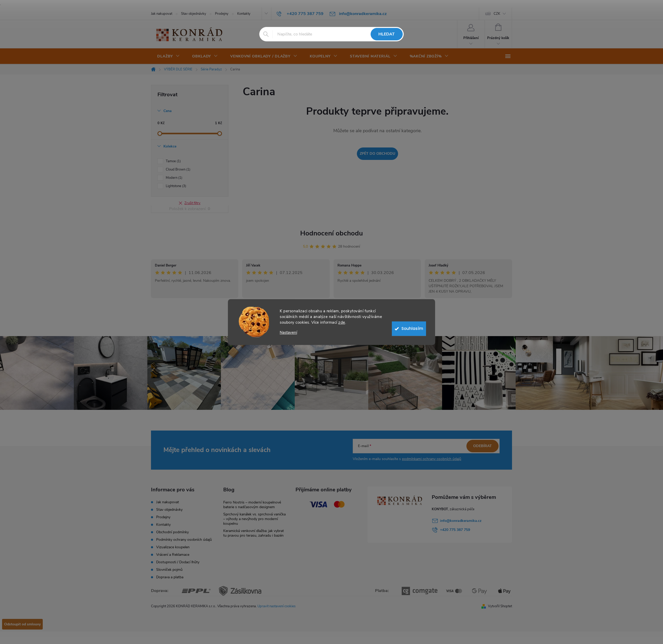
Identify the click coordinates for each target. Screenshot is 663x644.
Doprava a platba (169, 577)
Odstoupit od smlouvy (22, 624)
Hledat (386, 34)
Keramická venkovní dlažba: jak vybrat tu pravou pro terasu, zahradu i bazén (253, 533)
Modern (173, 177)
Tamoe (173, 161)
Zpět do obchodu (377, 153)
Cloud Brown (177, 169)
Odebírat (482, 445)
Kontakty (243, 13)
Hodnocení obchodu (331, 233)
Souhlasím (412, 328)
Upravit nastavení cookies (276, 606)
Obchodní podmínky (172, 532)
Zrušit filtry (192, 203)
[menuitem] (168, 56)
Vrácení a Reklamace (172, 554)
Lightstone (175, 186)
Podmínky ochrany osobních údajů (184, 539)
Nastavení (288, 333)
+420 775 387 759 (455, 529)
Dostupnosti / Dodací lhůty (177, 562)
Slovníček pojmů (169, 569)
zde (341, 322)
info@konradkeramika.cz (460, 520)
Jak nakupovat (161, 13)
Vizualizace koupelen (173, 547)
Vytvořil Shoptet (500, 606)
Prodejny (221, 13)
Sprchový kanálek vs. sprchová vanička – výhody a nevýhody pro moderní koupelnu (254, 519)
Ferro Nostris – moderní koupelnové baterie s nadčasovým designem (252, 504)
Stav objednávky (193, 13)
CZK (497, 13)
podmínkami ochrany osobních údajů (431, 458)
